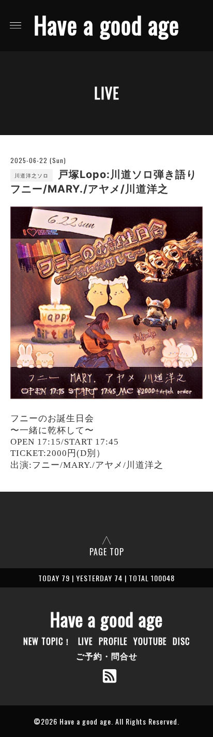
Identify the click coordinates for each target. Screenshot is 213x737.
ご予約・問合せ (107, 656)
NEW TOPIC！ (47, 641)
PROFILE (113, 641)
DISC (181, 641)
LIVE (85, 641)
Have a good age (106, 24)
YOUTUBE (149, 641)
